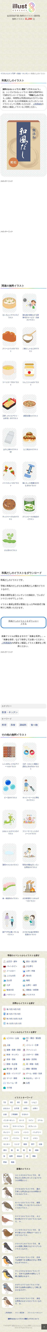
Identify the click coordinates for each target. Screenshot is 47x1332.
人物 (8, 1045)
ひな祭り (29, 966)
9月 (11, 1019)
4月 (15, 1009)
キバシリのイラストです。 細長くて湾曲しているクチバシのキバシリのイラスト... (28, 1205)
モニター (6, 1144)
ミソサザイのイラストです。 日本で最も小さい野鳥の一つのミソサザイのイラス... (28, 1232)
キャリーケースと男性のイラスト (31, 799)
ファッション (31, 1050)
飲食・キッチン (10, 712)
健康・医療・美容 (14, 1050)
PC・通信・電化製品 (33, 1039)
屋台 (5, 1150)
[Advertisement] (23, 47)
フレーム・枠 (12, 1083)
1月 (16, 1023)
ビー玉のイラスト (10, 798)
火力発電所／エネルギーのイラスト (31, 899)
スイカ (5, 1126)
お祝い (26, 1108)
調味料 (23, 725)
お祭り (35, 1108)
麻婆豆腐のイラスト (30, 416)
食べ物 (34, 725)
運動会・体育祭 (32, 990)
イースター (11, 971)
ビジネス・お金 (13, 1038)
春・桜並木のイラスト (11, 898)
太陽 (40, 1144)
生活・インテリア (14, 1073)
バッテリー (37, 1132)
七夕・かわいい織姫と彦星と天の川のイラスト (31, 766)
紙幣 (11, 1156)
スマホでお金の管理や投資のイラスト (31, 933)
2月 (20, 1023)
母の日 (28, 976)
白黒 (28, 1083)
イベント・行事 (32, 1045)
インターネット (9, 1120)
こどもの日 (11, 976)
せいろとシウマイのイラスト (11, 316)
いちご (34, 1102)
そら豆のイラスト (10, 550)
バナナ (5, 1138)
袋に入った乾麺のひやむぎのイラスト (31, 484)
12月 (12, 1023)
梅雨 (28, 980)
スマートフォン (18, 1126)
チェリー (6, 1132)
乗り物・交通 (12, 1069)
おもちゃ (6, 1108)
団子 (32, 1144)
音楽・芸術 (11, 1059)
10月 (16, 1019)
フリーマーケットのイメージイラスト (31, 832)
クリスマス (30, 995)
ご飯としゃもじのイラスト (31, 350)
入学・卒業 (30, 971)
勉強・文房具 (31, 1059)
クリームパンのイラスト (11, 350)
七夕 (8, 985)
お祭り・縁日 (31, 985)
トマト (16, 1132)
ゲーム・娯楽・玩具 (34, 1073)
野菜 (5, 1162)
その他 (9, 1088)
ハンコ (26, 1132)
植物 (36, 1150)
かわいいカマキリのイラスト (11, 832)
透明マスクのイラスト (11, 865)
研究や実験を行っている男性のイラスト (31, 866)
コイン (30, 1120)
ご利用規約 (37, 104)
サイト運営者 (19, 1313)
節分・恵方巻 (31, 961)
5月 (19, 1009)
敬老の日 (10, 990)
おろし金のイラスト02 (10, 450)
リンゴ (16, 1144)
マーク (26, 1138)
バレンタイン (12, 966)
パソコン (16, 1138)
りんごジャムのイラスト (31, 383)
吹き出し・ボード (33, 1078)
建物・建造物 (31, 1069)
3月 (11, 1009)
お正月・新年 (12, 961)
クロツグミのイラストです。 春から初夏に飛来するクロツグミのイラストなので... (28, 1246)
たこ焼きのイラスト (30, 449)
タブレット (32, 1126)
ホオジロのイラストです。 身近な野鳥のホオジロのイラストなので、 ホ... (28, 1301)
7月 (15, 1014)
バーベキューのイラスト (11, 484)
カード (21, 1120)
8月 (19, 1014)
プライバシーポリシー (34, 1313)
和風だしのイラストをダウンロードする (24, 622)
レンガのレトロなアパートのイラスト (11, 765)
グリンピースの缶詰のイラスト (31, 518)
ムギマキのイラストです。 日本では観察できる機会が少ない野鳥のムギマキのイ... (28, 1260)
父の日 (9, 980)
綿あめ (19, 1156)
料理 (4, 725)
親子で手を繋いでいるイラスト (11, 933)
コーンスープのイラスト (11, 383)
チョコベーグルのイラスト (11, 518)
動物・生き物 (12, 1064)
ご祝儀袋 (14, 1114)
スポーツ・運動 (32, 1055)
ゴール (40, 1120)
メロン (35, 1138)
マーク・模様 (12, 1078)
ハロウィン (11, 995)
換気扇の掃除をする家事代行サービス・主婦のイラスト (31, 317)
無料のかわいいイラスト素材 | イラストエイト (23, 1319)
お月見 (16, 1108)
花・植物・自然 (32, 1064)
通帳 (34, 1156)
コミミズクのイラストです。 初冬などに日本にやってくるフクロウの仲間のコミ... (28, 1177)
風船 (12, 1162)
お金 (5, 1114)
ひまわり (25, 1114)
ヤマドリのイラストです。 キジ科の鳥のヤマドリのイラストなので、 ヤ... (28, 1218)
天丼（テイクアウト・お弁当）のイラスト (11, 417)
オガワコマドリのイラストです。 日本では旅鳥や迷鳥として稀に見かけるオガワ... (28, 1287)
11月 (20, 1019)
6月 (11, 1014)
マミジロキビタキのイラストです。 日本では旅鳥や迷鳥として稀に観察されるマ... (27, 1273)
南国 (25, 1144)
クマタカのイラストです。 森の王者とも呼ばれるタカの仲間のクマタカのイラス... (28, 1191)
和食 (13, 725)
